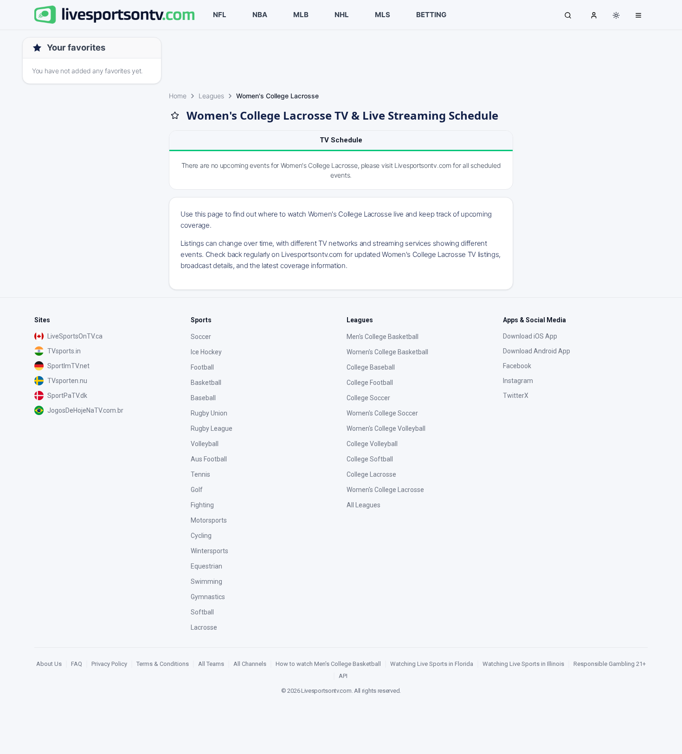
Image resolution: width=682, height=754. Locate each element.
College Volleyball (372, 443)
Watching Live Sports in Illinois (523, 663)
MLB (301, 14)
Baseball (203, 398)
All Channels (249, 663)
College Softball (370, 459)
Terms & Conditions (162, 663)
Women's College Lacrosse (385, 489)
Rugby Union (209, 413)
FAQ (76, 663)
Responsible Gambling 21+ (609, 663)
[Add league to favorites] (175, 115)
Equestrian (206, 566)
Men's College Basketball (382, 336)
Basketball (206, 382)
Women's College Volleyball (386, 428)
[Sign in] (594, 15)
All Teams (211, 663)
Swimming (206, 581)
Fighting (202, 505)
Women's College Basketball (387, 352)
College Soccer (368, 398)
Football (202, 367)
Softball (202, 612)
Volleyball (205, 443)
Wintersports (209, 551)
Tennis (200, 474)
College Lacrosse (371, 474)
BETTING (431, 14)
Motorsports (209, 520)
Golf (197, 489)
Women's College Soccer (382, 413)
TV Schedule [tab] (341, 140)
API (343, 675)
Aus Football (209, 459)
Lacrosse (204, 627)
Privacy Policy (109, 663)
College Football (370, 382)
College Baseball (371, 367)
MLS (382, 14)
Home (178, 96)
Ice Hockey (206, 352)
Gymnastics (208, 597)
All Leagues (363, 505)
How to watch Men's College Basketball (328, 663)
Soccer (201, 336)
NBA (259, 14)
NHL (342, 14)
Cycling (201, 535)
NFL (219, 14)
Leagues (211, 96)
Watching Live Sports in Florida (431, 663)
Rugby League (211, 428)
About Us (49, 663)
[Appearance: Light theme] (616, 15)
